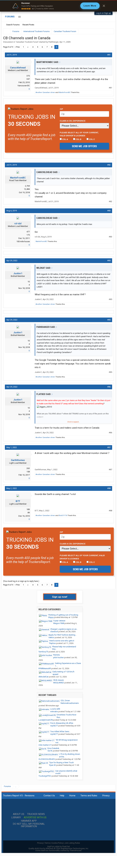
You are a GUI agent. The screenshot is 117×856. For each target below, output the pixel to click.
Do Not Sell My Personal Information (29, 825)
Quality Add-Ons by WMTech (58, 848)
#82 (109, 165)
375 (28, 76)
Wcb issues (58, 680)
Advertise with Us (35, 817)
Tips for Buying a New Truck (61, 762)
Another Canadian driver (45, 92)
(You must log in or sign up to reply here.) (21, 581)
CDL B (78, 139)
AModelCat (43, 677)
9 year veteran (59, 621)
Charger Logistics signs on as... (64, 629)
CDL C (92, 139)
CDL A (65, 139)
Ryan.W (52, 765)
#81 (109, 55)
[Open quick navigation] (109, 31)
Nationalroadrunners (70, 703)
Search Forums (13, 25)
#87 (109, 447)
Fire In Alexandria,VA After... (62, 723)
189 (28, 509)
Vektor (51, 637)
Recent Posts (28, 25)
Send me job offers (84, 146)
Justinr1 (17, 273)
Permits (56, 655)
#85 (109, 260)
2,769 (27, 186)
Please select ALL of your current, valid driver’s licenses (79, 134)
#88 (109, 488)
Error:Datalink (53, 748)
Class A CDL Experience (72, 121)
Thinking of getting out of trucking (63, 615)
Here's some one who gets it (61, 641)
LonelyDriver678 (46, 720)
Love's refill (55, 709)
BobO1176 (63, 515)
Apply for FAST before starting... (62, 635)
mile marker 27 (45, 745)
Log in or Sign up (103, 13)
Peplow (52, 643)
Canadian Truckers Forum (27, 42)
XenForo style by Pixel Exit (58, 846)
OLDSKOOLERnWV (47, 759)
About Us (18, 814)
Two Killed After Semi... (60, 731)
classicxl (54, 631)
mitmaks (54, 711)
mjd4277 (54, 726)
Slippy (51, 617)
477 (28, 232)
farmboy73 (43, 652)
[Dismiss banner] (104, 5)
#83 (109, 210)
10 (29, 281)
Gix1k (50, 751)
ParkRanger (53, 42)
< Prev (17, 47)
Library (16, 817)
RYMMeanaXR (45, 668)
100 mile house (23, 241)
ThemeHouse (75, 850)
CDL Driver (65, 700)
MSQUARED (58, 683)
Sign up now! (59, 596)
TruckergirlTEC (45, 776)
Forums (10, 16)
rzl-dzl (17, 223)
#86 (109, 387)
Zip (61, 109)
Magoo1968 (58, 623)
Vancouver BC (24, 85)
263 (28, 468)
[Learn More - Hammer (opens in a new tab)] (58, 6)
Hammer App (29, 821)
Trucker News (36, 814)
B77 (18, 501)
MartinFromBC (64, 92)
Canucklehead (18, 67)
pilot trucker (58, 657)
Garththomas (18, 460)
